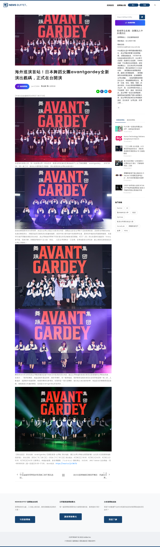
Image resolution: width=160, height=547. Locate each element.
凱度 (134, 212)
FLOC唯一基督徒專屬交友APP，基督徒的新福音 (133, 127)
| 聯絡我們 (91, 541)
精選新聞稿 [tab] (120, 120)
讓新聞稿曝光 (70, 516)
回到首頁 (110, 5)
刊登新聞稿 (25, 519)
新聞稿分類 (121, 5)
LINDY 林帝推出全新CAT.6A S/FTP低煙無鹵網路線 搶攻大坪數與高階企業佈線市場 (134, 187)
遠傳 (118, 230)
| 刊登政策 (68, 541)
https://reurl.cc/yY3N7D (66, 463)
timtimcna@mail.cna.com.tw (128, 47)
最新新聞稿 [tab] (131, 120)
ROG (126, 230)
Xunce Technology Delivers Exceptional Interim (134, 137)
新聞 (45, 86)
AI (127, 208)
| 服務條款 (75, 541)
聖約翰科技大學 (122, 212)
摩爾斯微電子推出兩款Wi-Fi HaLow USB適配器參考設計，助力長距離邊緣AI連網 (134, 175)
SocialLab (121, 226)
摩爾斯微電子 (133, 226)
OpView (120, 217)
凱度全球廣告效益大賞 (125, 221)
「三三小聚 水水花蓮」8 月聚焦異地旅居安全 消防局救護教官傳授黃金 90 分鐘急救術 (134, 149)
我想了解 (113, 519)
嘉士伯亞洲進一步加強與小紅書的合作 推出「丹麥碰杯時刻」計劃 (134, 163)
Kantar (119, 208)
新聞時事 (52, 86)
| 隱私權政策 (83, 541)
